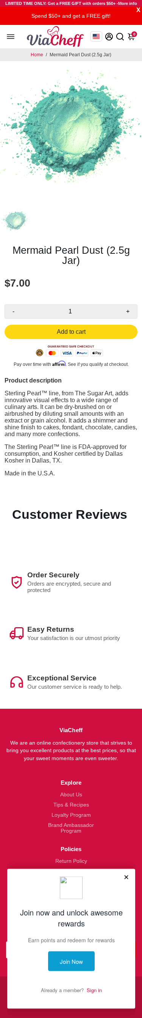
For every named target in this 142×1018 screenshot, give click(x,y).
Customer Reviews (69, 514)
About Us (71, 794)
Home (37, 54)
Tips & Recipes (71, 805)
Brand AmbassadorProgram (71, 828)
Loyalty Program (71, 815)
